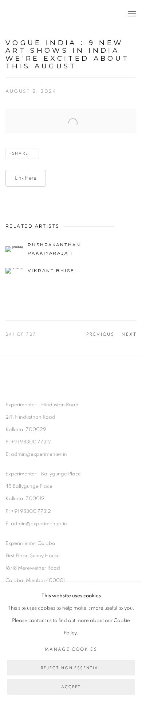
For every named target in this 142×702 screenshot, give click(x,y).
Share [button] (20, 153)
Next (129, 334)
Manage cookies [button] (71, 649)
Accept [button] (71, 687)
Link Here (25, 178)
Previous (100, 334)
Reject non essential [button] (71, 668)
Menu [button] (131, 14)
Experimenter (34, 14)
